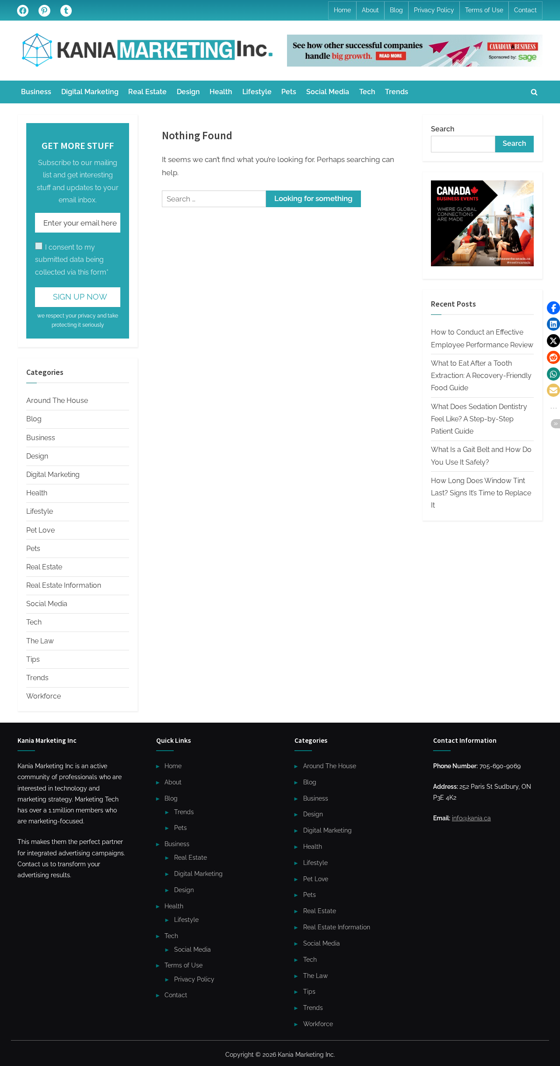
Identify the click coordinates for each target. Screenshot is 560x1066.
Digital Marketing (90, 92)
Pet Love (40, 530)
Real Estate (147, 92)
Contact (525, 10)
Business (36, 92)
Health (221, 92)
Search (443, 129)
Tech (367, 92)
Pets (288, 92)
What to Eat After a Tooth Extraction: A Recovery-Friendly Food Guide (481, 375)
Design (188, 92)
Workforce (43, 696)
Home (342, 10)
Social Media (327, 92)
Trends (396, 92)
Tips (33, 659)
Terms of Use (484, 10)
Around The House (57, 400)
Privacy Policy (434, 10)
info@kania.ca (471, 818)
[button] (553, 307)
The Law (40, 641)
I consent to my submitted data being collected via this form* (71, 259)
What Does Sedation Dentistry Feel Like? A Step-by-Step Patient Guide (479, 419)
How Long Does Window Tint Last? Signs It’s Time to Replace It (481, 493)
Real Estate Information (63, 585)
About (370, 10)
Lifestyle (257, 92)
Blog (396, 10)
